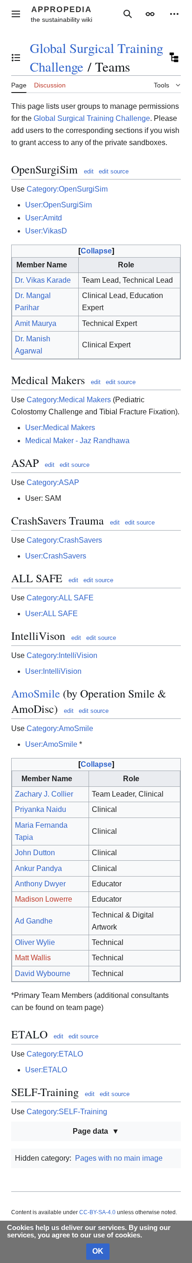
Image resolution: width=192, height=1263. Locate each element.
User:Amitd (43, 218)
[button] (16, 14)
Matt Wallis (33, 958)
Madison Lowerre (43, 899)
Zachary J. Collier (44, 794)
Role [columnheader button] (126, 265)
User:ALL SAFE (51, 614)
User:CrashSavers (55, 556)
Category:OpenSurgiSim (67, 189)
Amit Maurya (35, 323)
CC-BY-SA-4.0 (97, 1212)
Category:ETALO (55, 1054)
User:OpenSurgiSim (58, 205)
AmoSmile (35, 693)
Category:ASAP (53, 482)
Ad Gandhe (34, 921)
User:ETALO (46, 1070)
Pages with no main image (119, 1158)
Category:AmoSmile (60, 728)
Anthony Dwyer (40, 884)
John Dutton (35, 853)
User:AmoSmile (51, 744)
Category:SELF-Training (67, 1112)
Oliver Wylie (35, 942)
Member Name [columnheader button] (41, 265)
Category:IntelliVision (62, 655)
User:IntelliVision (53, 671)
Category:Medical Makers (69, 400)
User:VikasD (46, 231)
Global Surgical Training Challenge (92, 118)
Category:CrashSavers (64, 540)
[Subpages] (173, 57)
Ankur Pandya (38, 868)
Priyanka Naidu (40, 809)
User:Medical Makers (60, 428)
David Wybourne (42, 973)
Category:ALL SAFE (60, 598)
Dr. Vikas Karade (43, 280)
